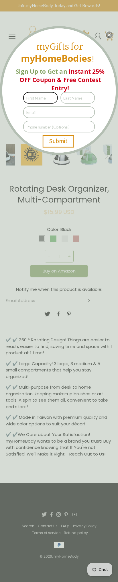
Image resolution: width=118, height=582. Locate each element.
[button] (109, 34)
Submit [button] (58, 141)
